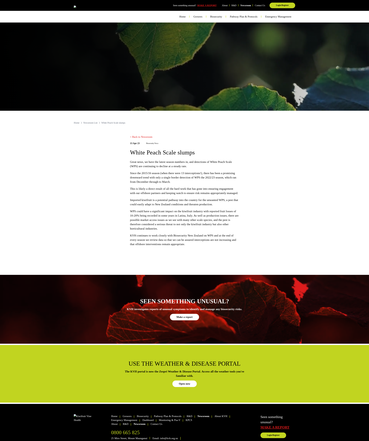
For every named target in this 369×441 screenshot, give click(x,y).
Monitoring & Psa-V (169, 420)
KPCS (189, 420)
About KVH (220, 416)
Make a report (184, 317)
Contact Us (260, 5)
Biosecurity (143, 416)
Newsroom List (90, 123)
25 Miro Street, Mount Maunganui (129, 438)
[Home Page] (85, 8)
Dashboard (148, 420)
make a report (274, 427)
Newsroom (245, 5)
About (225, 5)
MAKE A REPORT (207, 5)
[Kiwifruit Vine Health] (91, 418)
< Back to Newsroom (141, 136)
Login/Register (282, 5)
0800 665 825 (125, 432)
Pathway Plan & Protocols (167, 416)
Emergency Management (278, 16)
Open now (184, 383)
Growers (127, 416)
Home (182, 16)
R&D (234, 5)
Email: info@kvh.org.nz (165, 438)
